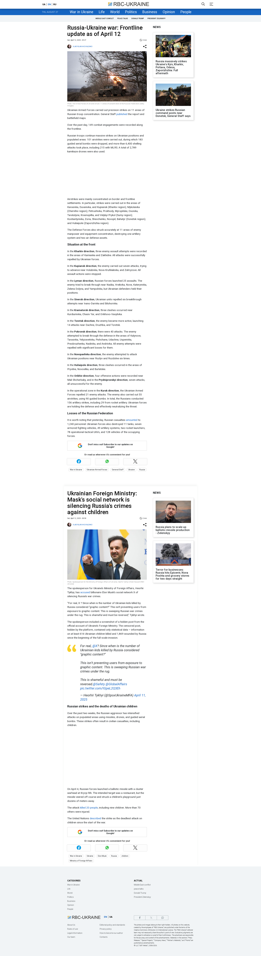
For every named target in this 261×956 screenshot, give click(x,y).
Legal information (74, 933)
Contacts (104, 937)
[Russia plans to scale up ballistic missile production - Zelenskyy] (173, 512)
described (96, 818)
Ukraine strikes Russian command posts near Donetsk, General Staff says (173, 112)
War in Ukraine (81, 12)
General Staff (118, 470)
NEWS (157, 27)
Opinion (169, 12)
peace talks (122, 18)
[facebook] (139, 917)
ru (54, 4)
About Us (71, 925)
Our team (71, 937)
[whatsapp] (162, 917)
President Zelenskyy (156, 18)
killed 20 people (89, 807)
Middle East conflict (105, 18)
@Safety (99, 684)
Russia (142, 470)
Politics (131, 12)
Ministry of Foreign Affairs (81, 861)
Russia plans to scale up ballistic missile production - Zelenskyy (173, 530)
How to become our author (111, 933)
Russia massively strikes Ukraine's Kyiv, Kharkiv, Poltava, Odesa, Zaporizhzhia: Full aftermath (171, 67)
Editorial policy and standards (112, 925)
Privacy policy (106, 929)
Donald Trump (137, 18)
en (49, 4)
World (115, 12)
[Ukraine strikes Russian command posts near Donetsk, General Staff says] (173, 95)
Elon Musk (102, 856)
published (122, 114)
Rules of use (72, 929)
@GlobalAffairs (116, 684)
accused (85, 592)
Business (149, 12)
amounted (132, 420)
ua (43, 4)
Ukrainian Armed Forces (97, 470)
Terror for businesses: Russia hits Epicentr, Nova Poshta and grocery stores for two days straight (172, 574)
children (125, 856)
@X (94, 646)
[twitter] (151, 917)
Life (102, 12)
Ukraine (131, 470)
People (185, 12)
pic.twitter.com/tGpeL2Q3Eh (100, 688)
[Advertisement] (106, 175)
